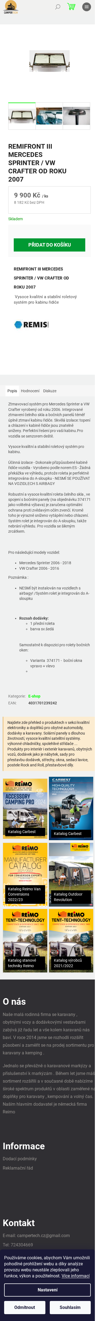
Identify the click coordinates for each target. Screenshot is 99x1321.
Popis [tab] (12, 391)
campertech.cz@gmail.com (43, 1235)
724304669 (22, 1244)
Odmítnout (24, 1307)
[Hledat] (57, 6)
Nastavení (47, 1289)
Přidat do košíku (49, 245)
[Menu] (86, 6)
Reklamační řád (18, 1168)
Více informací (76, 1275)
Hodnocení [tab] (30, 391)
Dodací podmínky (20, 1158)
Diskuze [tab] (49, 391)
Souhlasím (70, 1307)
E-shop (34, 696)
